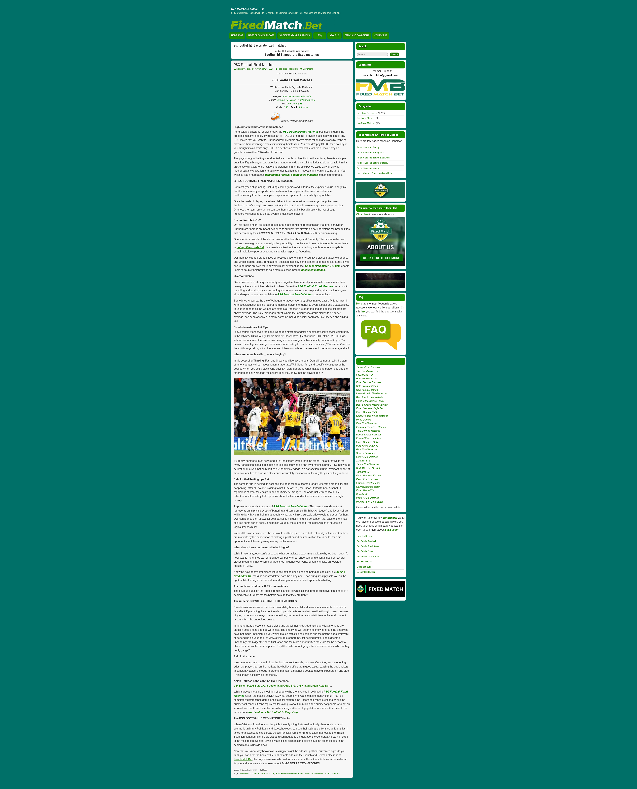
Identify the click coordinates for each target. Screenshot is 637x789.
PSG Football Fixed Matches (254, 65)
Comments (308, 69)
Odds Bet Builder (365, 567)
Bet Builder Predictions (368, 546)
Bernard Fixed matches (369, 434)
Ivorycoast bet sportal (368, 486)
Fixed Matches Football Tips (247, 9)
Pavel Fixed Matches (367, 497)
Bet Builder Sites (365, 551)
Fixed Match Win (365, 490)
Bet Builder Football (366, 541)
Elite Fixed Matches (367, 449)
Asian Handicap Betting (368, 147)
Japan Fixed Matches (368, 464)
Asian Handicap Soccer (368, 168)
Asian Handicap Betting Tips (370, 152)
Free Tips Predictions (288, 69)
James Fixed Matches (368, 367)
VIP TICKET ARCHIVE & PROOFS (295, 35)
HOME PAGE (237, 35)
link (363, 311)
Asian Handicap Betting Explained (373, 157)
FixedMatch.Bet (243, 759)
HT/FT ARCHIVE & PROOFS (261, 35)
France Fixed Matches (368, 483)
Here (359, 303)
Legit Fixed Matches (367, 456)
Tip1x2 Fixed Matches (368, 430)
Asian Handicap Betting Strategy (372, 163)
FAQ (320, 35)
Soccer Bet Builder (366, 572)
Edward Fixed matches (368, 438)
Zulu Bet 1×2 (363, 460)
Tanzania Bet (363, 471)
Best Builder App (365, 536)
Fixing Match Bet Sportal (369, 501)
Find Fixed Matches (367, 423)
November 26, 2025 (264, 69)
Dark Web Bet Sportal (368, 468)
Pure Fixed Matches (367, 445)
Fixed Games (363, 419)
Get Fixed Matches (366, 118)
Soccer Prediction (365, 453)
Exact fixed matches (367, 479)
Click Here (362, 214)
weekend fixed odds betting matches (322, 773)
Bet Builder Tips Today (368, 556)
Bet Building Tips (365, 561)
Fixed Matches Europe (368, 475)
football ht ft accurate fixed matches (257, 773)
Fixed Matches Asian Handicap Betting (375, 173)
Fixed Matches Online (368, 442)
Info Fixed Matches (366, 123)
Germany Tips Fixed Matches (372, 427)
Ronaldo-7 (361, 494)
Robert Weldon (243, 69)
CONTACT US (380, 35)
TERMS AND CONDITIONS (357, 35)
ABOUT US (334, 35)
